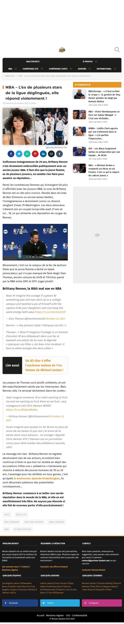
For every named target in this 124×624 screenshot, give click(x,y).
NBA (10, 69)
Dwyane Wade (110, 586)
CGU (68, 615)
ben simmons (12, 522)
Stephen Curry (64, 589)
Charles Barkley (105, 583)
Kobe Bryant (88, 589)
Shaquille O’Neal (104, 589)
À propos (88, 61)
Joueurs (82, 69)
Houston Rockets (28, 589)
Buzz (7, 514)
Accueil (40, 615)
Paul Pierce (97, 586)
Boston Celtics (9, 592)
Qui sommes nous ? (11, 566)
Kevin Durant (61, 583)
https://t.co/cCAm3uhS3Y (50, 312)
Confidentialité (79, 615)
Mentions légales (55, 615)
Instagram (93, 603)
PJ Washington (22, 529)
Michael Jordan (89, 583)
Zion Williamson (56, 592)
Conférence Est (30, 69)
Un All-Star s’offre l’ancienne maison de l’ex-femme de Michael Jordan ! (44, 365)
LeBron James (46, 583)
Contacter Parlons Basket (93, 570)
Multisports (32, 61)
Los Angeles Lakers (11, 583)
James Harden (56, 522)
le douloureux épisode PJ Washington (37, 478)
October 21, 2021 (55, 318)
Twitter (50, 603)
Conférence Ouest (58, 69)
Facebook (13, 603)
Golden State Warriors (19, 586)
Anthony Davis (55, 586)
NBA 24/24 (10, 76)
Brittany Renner (34, 522)
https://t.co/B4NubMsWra (21, 409)
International (104, 69)
